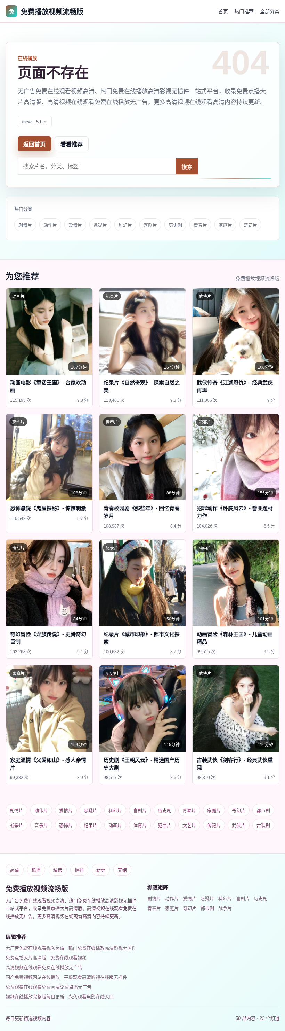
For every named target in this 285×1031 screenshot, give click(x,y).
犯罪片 (164, 825)
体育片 (140, 825)
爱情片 (75, 225)
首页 (223, 11)
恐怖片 (66, 825)
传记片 (214, 825)
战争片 (16, 825)
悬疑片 (100, 225)
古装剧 (263, 825)
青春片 (200, 225)
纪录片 (90, 825)
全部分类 (269, 11)
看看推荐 (71, 144)
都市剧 (263, 810)
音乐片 (41, 825)
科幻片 (125, 225)
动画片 (115, 825)
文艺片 (189, 825)
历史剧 (175, 225)
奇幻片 (250, 225)
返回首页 (34, 144)
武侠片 (238, 825)
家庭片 (225, 225)
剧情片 (25, 225)
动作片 (50, 225)
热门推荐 (244, 11)
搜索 (187, 167)
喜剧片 (150, 225)
